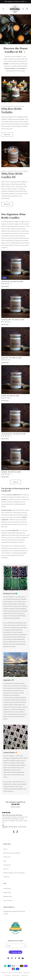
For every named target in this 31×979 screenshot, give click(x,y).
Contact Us (6, 876)
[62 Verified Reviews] (15, 935)
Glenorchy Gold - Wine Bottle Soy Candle (12, 281)
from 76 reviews (15, 806)
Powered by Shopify (17, 972)
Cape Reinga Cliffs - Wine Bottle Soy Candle (12, 319)
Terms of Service (7, 900)
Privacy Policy (7, 888)
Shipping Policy (7, 896)
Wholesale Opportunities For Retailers (14, 873)
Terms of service (16, 975)
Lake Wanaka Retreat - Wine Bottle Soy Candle (13, 433)
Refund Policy (7, 892)
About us (6, 869)
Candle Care (6, 857)
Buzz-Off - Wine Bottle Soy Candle (10, 395)
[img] (15, 804)
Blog (4, 861)
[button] (3, 9)
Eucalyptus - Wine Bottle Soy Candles (11, 472)
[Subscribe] (24, 946)
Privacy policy (7, 975)
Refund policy (27, 972)
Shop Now (7, 134)
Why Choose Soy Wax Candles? (11, 853)
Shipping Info (7, 865)
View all (15, 482)
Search (5, 849)
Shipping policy (24, 975)
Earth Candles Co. (9, 972)
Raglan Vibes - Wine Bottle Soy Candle (11, 357)
